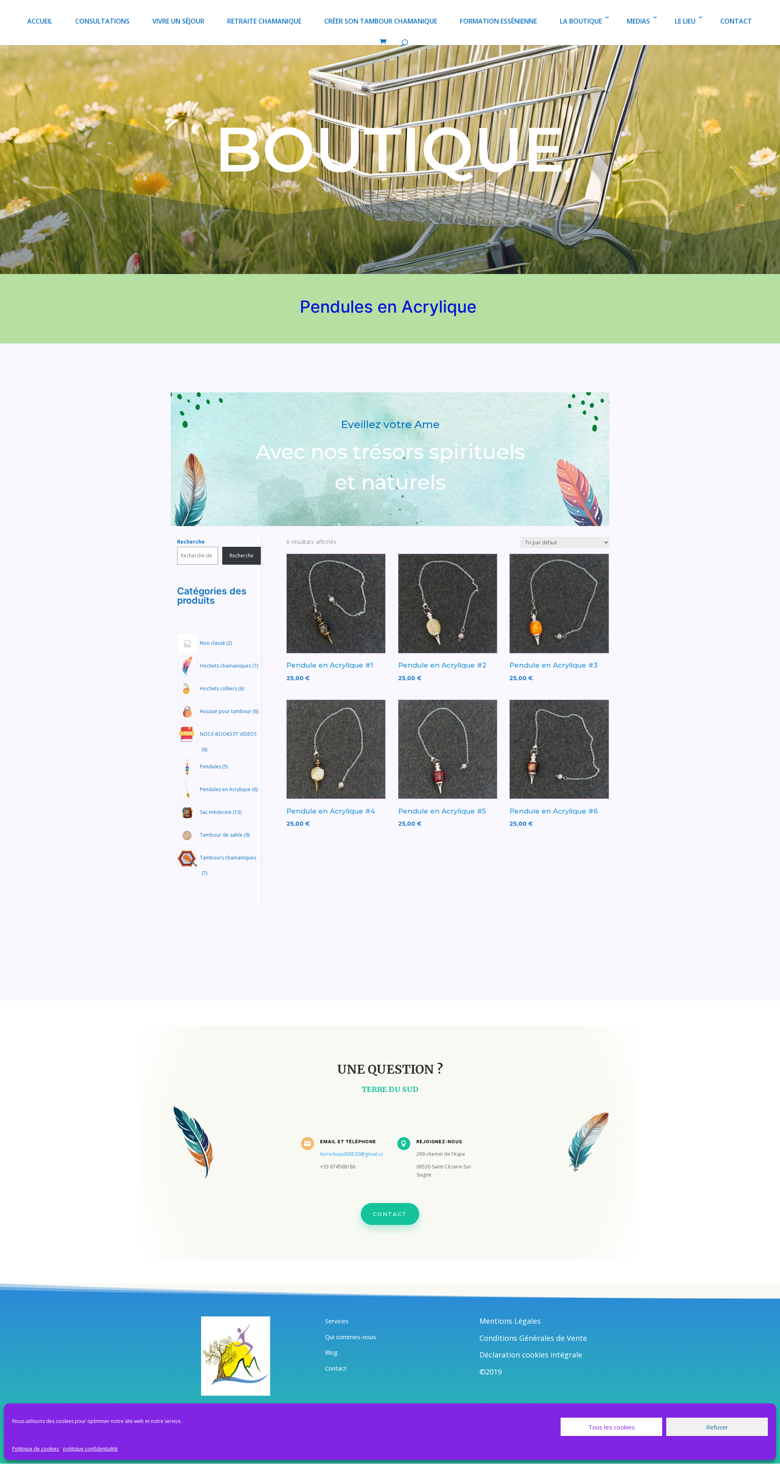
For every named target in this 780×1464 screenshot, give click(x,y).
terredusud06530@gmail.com (354, 1154)
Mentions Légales (510, 1321)
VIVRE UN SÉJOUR (178, 21)
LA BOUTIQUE (581, 21)
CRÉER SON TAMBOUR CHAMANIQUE (380, 21)
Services (337, 1321)
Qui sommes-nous (350, 1337)
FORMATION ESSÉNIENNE (498, 21)
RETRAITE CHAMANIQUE (264, 21)
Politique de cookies (35, 1448)
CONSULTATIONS (102, 21)
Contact (390, 1214)
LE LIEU (685, 21)
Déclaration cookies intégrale (530, 1355)
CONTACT (736, 21)
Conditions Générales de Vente (533, 1338)
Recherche (191, 541)
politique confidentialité (90, 1448)
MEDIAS (638, 21)
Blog (331, 1352)
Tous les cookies (611, 1427)
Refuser (717, 1427)
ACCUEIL (39, 21)
